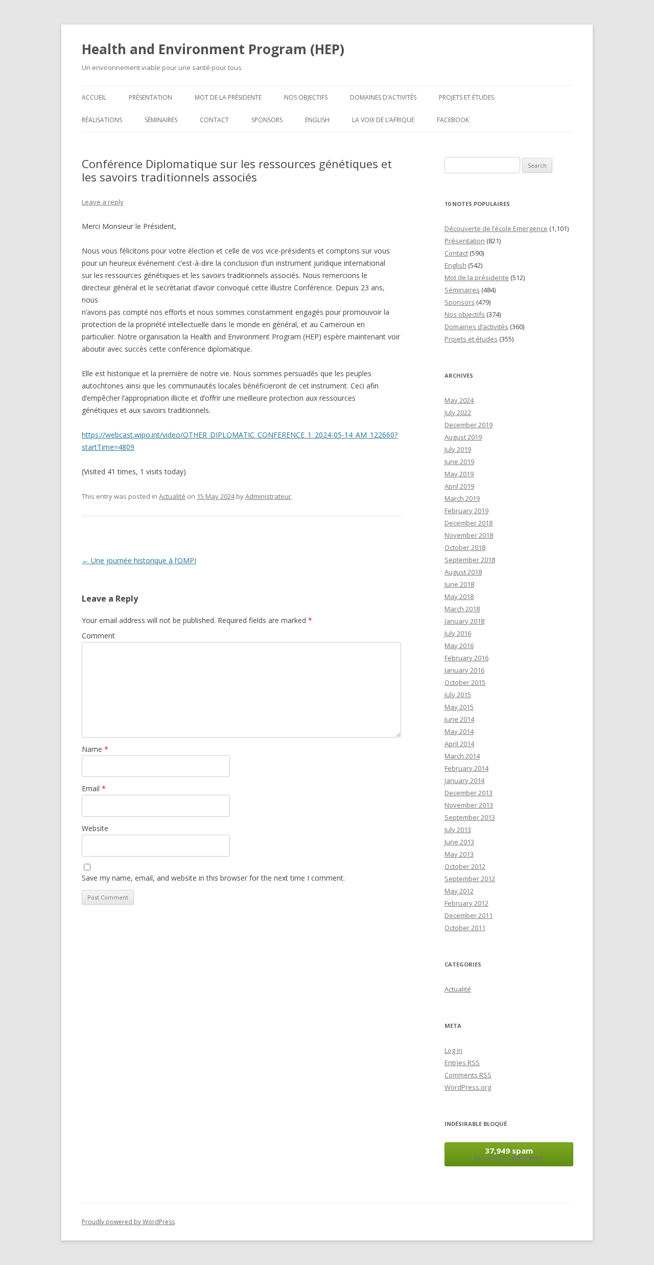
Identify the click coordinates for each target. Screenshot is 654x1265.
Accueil (94, 97)
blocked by (509, 1154)
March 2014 (462, 756)
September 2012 (470, 878)
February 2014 (466, 768)
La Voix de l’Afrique (383, 120)
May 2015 (459, 706)
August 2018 (463, 572)
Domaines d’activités (383, 97)
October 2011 (465, 927)
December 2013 (469, 792)
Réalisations (102, 120)
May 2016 (459, 645)
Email (94, 788)
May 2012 (459, 890)
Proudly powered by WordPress (128, 1221)
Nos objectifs (306, 97)
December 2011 (469, 915)
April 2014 (459, 743)
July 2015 (458, 694)
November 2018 (469, 535)
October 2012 (465, 866)
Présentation (150, 97)
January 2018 (464, 621)
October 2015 (465, 682)
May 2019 (459, 473)
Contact (214, 120)
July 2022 (458, 412)
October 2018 (465, 547)
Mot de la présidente (228, 97)
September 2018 (470, 559)
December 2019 (469, 424)
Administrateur (268, 496)
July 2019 (458, 449)
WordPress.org (468, 1087)
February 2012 (466, 903)
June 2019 (459, 461)
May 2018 (459, 596)
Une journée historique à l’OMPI (139, 560)
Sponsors (267, 120)
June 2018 (459, 584)
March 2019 (462, 498)
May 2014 (459, 731)
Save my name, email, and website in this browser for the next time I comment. (213, 878)
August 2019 (463, 437)
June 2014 (459, 719)
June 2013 (459, 841)
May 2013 (459, 854)
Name (95, 749)
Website (95, 828)
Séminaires (161, 120)
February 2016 (466, 657)
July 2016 (458, 633)
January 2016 (464, 670)
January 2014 (464, 780)
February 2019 (466, 510)
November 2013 (469, 805)
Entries (462, 1062)
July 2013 (458, 829)
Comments (468, 1074)
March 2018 (462, 608)
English (317, 120)
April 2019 (459, 486)
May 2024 (459, 400)
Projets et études (466, 97)
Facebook (453, 120)
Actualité (172, 496)
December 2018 (469, 522)
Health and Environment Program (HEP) (213, 49)
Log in (453, 1050)
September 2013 (470, 817)
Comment (98, 635)
